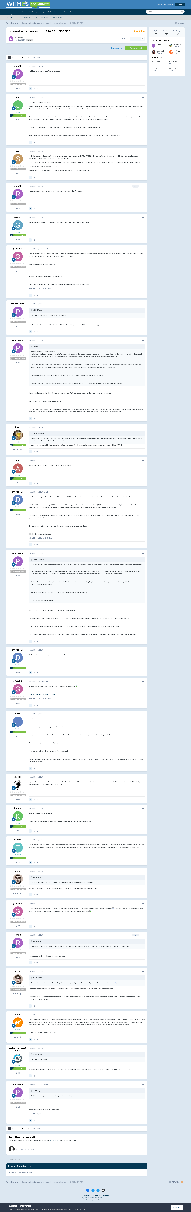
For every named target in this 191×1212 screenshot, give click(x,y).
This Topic (174, 12)
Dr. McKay (17, 492)
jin (17, 97)
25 (19, 799)
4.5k (16, 449)
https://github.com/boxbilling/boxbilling (42, 694)
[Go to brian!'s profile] (18, 879)
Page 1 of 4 (36, 57)
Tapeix (17, 839)
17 (22, 893)
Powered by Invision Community (95, 1200)
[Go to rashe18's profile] (11, 38)
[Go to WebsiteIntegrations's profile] (18, 1058)
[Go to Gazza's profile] (18, 225)
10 (19, 88)
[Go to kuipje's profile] (18, 816)
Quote (36, 88)
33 (19, 514)
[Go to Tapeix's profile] (18, 848)
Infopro (177, 51)
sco (17, 151)
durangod (160, 51)
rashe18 (20, 37)
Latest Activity (32, 12)
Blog (42, 12)
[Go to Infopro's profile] (171, 52)
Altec (17, 460)
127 (18, 120)
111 (18, 240)
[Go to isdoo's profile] (18, 722)
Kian (17, 1014)
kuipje (17, 808)
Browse (11, 12)
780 (18, 1073)
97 (19, 271)
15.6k (16, 893)
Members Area (68, 12)
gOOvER (17, 248)
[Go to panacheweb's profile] (18, 312)
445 (18, 736)
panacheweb (17, 304)
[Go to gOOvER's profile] (18, 256)
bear (17, 427)
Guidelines (27, 17)
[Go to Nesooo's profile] (18, 785)
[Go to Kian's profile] (18, 1022)
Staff (35, 17)
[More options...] (143, 66)
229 (18, 326)
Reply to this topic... (27, 1149)
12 (19, 173)
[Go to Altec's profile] (18, 468)
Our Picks (21, 12)
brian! (17, 871)
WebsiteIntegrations (17, 1049)
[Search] (182, 12)
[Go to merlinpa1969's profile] (171, 46)
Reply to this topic (136, 48)
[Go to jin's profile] (18, 105)
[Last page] (28, 57)
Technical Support (54, 12)
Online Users (45, 17)
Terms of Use (34, 1209)
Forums (9, 17)
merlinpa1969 (179, 44)
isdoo (17, 714)
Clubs (18, 17)
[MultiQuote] (30, 88)
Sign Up (179, 4)
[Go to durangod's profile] (153, 52)
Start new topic (116, 48)
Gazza (17, 217)
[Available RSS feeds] (182, 1182)
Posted (36, 66)
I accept (177, 1207)
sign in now (54, 1140)
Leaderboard (57, 17)
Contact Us (97, 1195)
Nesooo (17, 777)
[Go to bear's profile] (18, 435)
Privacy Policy (86, 1195)
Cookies (106, 1195)
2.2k (16, 1037)
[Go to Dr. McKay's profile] (18, 500)
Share (125, 39)
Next (23, 57)
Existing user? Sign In (164, 4)
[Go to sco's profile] (18, 159)
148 (18, 862)
